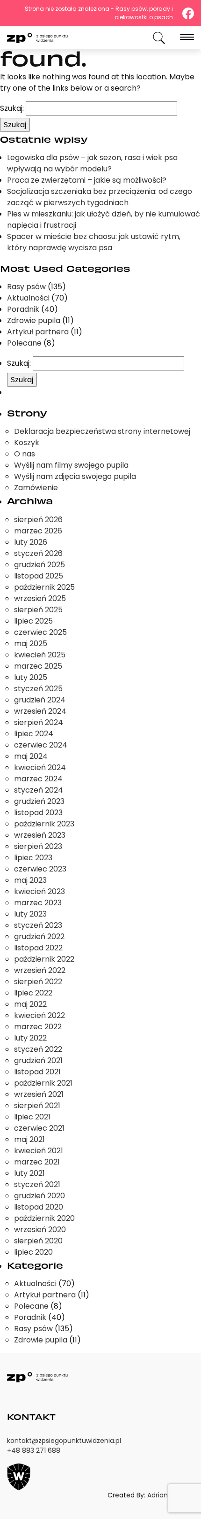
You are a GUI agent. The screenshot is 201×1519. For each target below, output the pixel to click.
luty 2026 (30, 542)
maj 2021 (29, 1139)
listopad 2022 (38, 947)
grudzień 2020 (39, 1195)
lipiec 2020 (33, 1252)
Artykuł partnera (38, 331)
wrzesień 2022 (39, 970)
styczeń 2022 (38, 1049)
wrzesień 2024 (40, 711)
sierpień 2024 (38, 722)
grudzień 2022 (39, 936)
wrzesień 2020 (40, 1229)
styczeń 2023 (38, 925)
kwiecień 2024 (40, 767)
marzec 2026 (38, 530)
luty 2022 (30, 1038)
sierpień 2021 (37, 1105)
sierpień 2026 (38, 519)
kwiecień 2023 (39, 891)
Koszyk (26, 442)
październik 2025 (44, 587)
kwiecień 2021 (38, 1150)
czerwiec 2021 (39, 1128)
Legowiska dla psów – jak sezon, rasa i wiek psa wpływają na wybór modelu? (92, 163)
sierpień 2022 (38, 981)
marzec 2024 (38, 778)
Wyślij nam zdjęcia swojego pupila (75, 476)
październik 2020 (44, 1218)
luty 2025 (30, 677)
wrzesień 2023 (39, 835)
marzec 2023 (38, 902)
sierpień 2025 (38, 609)
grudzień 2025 (39, 564)
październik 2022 (44, 959)
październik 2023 (44, 823)
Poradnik (23, 309)
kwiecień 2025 (39, 654)
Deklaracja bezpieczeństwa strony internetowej (102, 431)
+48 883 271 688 (33, 1450)
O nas (24, 453)
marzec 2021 (37, 1162)
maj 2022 (30, 1004)
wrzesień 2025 (40, 598)
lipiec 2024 (33, 733)
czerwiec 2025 (40, 632)
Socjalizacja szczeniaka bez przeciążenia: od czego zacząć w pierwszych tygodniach (99, 197)
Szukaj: (12, 108)
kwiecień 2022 (39, 1015)
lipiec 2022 (33, 992)
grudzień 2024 (39, 699)
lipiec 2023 (33, 857)
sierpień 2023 (38, 846)
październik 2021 (43, 1083)
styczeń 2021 (37, 1184)
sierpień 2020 (38, 1240)
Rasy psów (26, 286)
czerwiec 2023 (40, 869)
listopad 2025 (38, 576)
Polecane (24, 343)
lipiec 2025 (33, 621)
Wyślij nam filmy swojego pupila (71, 465)
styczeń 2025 (38, 688)
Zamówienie (36, 487)
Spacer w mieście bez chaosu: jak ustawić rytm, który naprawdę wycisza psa (93, 242)
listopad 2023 (38, 812)
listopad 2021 (37, 1071)
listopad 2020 (38, 1207)
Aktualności (28, 298)
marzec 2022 (38, 1026)
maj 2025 (30, 643)
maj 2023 (30, 880)
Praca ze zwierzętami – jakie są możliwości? (86, 180)
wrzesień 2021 (39, 1094)
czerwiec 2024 (40, 745)
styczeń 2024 (38, 790)
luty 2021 (29, 1173)
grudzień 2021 (38, 1060)
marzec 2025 (38, 666)
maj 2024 (31, 756)
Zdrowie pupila (33, 320)
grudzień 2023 (39, 801)
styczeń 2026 (38, 553)
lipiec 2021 (32, 1116)
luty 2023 (30, 914)
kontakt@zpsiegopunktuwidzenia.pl (64, 1440)
